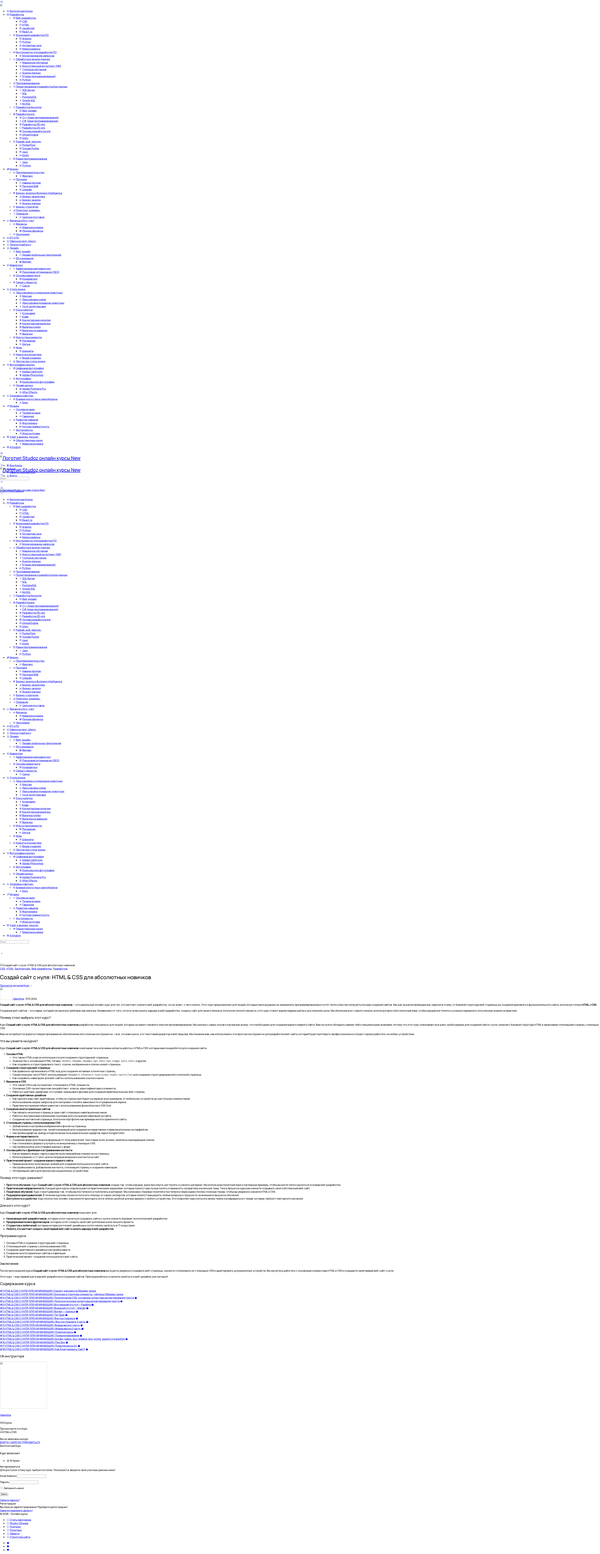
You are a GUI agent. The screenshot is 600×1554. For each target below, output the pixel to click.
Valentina (5, 1415)
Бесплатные (22, 968)
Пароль (4, 1482)
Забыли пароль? (10, 1500)
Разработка (60, 968)
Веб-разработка (42, 968)
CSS (2, 968)
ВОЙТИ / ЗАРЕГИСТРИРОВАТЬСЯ (20, 1442)
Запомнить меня (13, 1488)
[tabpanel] (300, 1140)
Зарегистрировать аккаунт (16, 1510)
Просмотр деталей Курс (15, 985)
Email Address (8, 1476)
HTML (10, 968)
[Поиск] (1, 487)
